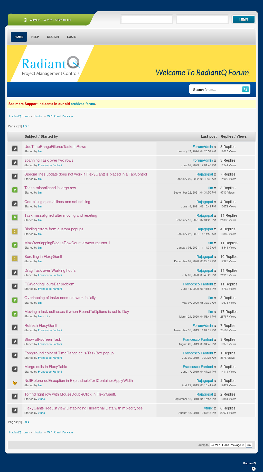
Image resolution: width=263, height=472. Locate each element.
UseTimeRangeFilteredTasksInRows (55, 146)
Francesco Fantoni (50, 165)
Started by (49, 136)
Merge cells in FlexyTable (45, 366)
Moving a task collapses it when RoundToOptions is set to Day (76, 311)
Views (242, 136)
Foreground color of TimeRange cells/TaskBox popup (69, 352)
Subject (31, 136)
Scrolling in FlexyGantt (43, 256)
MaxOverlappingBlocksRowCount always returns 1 (67, 242)
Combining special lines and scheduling (57, 201)
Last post (209, 136)
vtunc (41, 399)
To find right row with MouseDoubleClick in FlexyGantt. (70, 394)
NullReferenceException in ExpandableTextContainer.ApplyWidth (78, 380)
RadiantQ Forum (51, 66)
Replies (227, 136)
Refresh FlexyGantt (40, 325)
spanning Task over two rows (48, 160)
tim (40, 151)
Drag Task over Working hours (50, 270)
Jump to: (204, 445)
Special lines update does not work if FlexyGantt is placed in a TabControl (85, 174)
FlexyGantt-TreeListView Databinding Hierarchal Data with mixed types (83, 407)
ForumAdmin (203, 146)
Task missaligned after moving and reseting (60, 215)
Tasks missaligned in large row (50, 187)
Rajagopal (204, 174)
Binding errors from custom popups (53, 228)
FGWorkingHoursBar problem (49, 283)
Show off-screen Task (42, 339)
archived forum (83, 103)
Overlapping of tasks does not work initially (60, 297)
